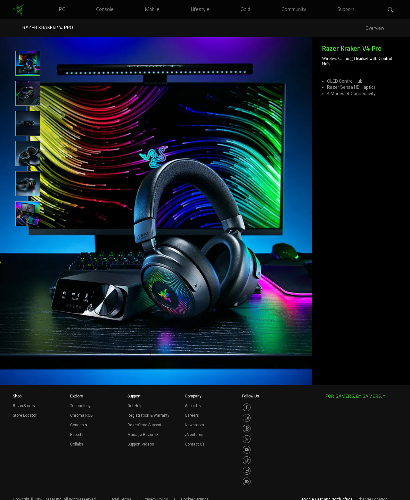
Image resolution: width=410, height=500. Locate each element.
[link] (18, 10)
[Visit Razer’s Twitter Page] (246, 439)
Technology (80, 406)
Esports (77, 434)
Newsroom (194, 425)
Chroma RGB (81, 415)
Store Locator (25, 415)
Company (193, 396)
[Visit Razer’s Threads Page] (246, 428)
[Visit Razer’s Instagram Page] (246, 417)
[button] (391, 10)
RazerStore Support (144, 425)
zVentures (194, 434)
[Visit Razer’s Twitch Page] (246, 470)
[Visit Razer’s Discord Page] (246, 481)
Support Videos (140, 444)
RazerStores (24, 406)
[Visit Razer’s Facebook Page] (246, 407)
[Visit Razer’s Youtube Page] (246, 449)
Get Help (134, 406)
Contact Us (195, 444)
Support (134, 396)
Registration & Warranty (148, 415)
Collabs (76, 444)
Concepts (78, 425)
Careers (192, 415)
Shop (17, 396)
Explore (76, 396)
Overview (374, 28)
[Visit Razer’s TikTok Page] (246, 460)
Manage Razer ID (142, 434)
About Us (193, 406)
